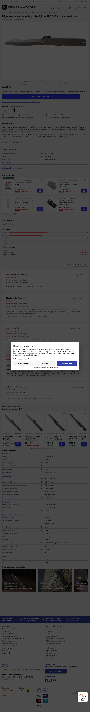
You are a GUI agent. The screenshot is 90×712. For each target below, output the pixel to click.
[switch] (83, 699)
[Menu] (86, 693)
